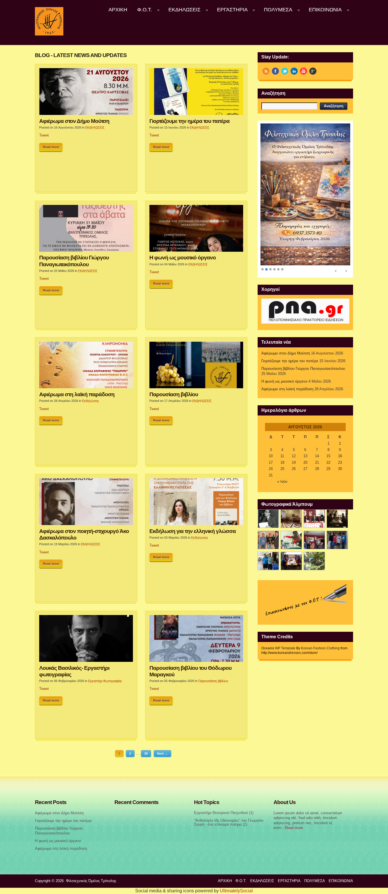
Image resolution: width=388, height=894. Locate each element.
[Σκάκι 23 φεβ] (337, 518)
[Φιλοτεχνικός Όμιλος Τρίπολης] (49, 34)
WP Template (285, 648)
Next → (162, 753)
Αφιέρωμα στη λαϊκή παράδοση (76, 394)
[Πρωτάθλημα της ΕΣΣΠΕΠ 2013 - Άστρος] (268, 561)
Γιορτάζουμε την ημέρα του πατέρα (189, 121)
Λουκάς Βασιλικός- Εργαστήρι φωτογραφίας (74, 671)
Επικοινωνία (323, 10)
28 (146, 753)
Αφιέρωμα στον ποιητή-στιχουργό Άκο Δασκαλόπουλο (84, 534)
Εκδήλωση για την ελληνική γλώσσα (192, 531)
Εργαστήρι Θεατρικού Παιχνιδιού (221, 813)
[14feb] (314, 518)
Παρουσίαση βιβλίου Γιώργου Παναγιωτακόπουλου (74, 260)
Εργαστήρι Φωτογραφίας (105, 681)
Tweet (44, 135)
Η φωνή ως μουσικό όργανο (182, 257)
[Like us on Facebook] (275, 71)
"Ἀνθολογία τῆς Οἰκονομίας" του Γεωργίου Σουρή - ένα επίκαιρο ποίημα (228, 823)
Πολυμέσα (276, 10)
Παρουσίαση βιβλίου (173, 394)
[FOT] (291, 518)
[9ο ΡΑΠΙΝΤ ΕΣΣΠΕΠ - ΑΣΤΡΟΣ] (291, 561)
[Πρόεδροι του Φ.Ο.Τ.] (268, 518)
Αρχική (118, 9)
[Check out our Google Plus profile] (313, 71)
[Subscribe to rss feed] (266, 71)
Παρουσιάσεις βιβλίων (213, 681)
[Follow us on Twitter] (285, 71)
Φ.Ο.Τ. (142, 10)
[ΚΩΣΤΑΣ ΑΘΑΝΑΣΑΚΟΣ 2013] (268, 540)
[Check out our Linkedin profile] (294, 71)
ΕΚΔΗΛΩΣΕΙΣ (182, 10)
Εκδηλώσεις (90, 400)
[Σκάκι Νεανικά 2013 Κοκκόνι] (337, 540)
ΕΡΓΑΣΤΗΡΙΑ (230, 10)
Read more (51, 147)
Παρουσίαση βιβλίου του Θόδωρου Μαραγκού (190, 671)
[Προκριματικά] (291, 540)
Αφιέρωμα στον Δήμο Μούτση (74, 121)
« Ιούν (282, 482)
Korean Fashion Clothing (320, 648)
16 (340, 456)
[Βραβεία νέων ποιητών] (314, 540)
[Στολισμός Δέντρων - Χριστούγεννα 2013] (314, 561)
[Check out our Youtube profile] (303, 71)
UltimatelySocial (236, 890)
